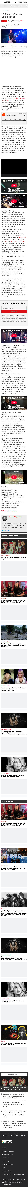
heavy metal (22, 237)
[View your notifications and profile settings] (15, 2)
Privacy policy (5, 1157)
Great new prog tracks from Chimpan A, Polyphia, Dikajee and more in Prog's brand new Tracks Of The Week (15, 1114)
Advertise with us (6, 1171)
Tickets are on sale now (8, 511)
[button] (2, 2)
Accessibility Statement (7, 1164)
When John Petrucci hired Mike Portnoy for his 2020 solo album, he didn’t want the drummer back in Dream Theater (14, 1124)
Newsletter (23, 46)
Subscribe (20, 2)
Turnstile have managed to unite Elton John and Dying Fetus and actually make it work (13, 1096)
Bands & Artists (5, 10)
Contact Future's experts (8, 1151)
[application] (14, 166)
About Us (4, 1148)
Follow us (16, 46)
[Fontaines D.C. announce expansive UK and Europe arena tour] (14, 1084)
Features (4, 21)
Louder (21, 20)
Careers (4, 1167)
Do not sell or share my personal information (13, 1174)
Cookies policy (5, 1161)
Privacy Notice (21, 317)
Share (5, 46)
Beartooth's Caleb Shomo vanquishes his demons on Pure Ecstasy (13, 1104)
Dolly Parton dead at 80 (16, 6)
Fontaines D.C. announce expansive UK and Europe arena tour (14, 1088)
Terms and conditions (7, 1154)
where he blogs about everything (15, 241)
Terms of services (19, 315)
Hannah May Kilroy (14, 20)
